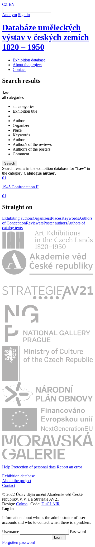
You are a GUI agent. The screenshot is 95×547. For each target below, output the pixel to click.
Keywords (70, 218)
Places (56, 218)
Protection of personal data (33, 467)
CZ (5, 4)
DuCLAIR (50, 504)
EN (12, 4)
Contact (19, 69)
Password (78, 531)
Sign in (24, 14)
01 (4, 178)
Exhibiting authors (17, 218)
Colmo (21, 504)
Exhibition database (29, 60)
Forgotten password (18, 542)
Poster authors (55, 223)
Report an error (69, 467)
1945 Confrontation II (20, 187)
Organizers (42, 218)
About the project (27, 65)
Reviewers (35, 223)
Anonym (9, 14)
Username (10, 531)
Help (6, 467)
